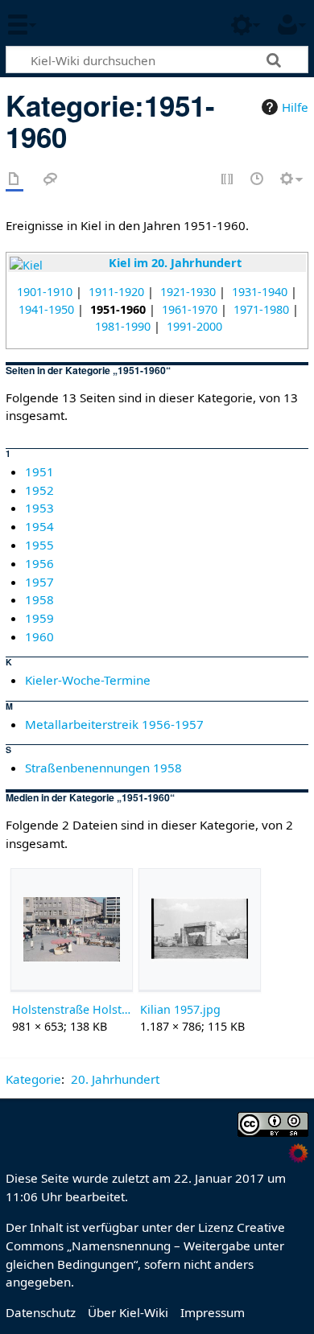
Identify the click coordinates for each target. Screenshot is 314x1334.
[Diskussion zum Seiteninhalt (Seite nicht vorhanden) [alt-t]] (51, 180)
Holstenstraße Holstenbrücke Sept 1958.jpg (71, 1009)
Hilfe (295, 107)
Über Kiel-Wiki (128, 1312)
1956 (39, 563)
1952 (39, 490)
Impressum (212, 1312)
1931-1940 (259, 291)
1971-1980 (261, 309)
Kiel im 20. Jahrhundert (175, 262)
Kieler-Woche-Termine (88, 680)
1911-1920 (116, 291)
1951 (39, 471)
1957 (39, 582)
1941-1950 (46, 309)
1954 (39, 526)
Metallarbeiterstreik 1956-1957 (114, 724)
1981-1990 (123, 326)
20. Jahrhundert (115, 1079)
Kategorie (33, 1079)
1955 (39, 545)
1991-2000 (194, 326)
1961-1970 (189, 309)
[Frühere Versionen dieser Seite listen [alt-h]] (257, 180)
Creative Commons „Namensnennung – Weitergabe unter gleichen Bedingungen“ (145, 1245)
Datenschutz (41, 1312)
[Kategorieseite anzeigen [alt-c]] (14, 180)
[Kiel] (26, 264)
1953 (39, 508)
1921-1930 (188, 291)
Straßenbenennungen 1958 (103, 768)
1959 (39, 618)
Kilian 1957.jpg (180, 1009)
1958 (39, 599)
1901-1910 (44, 291)
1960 (39, 636)
